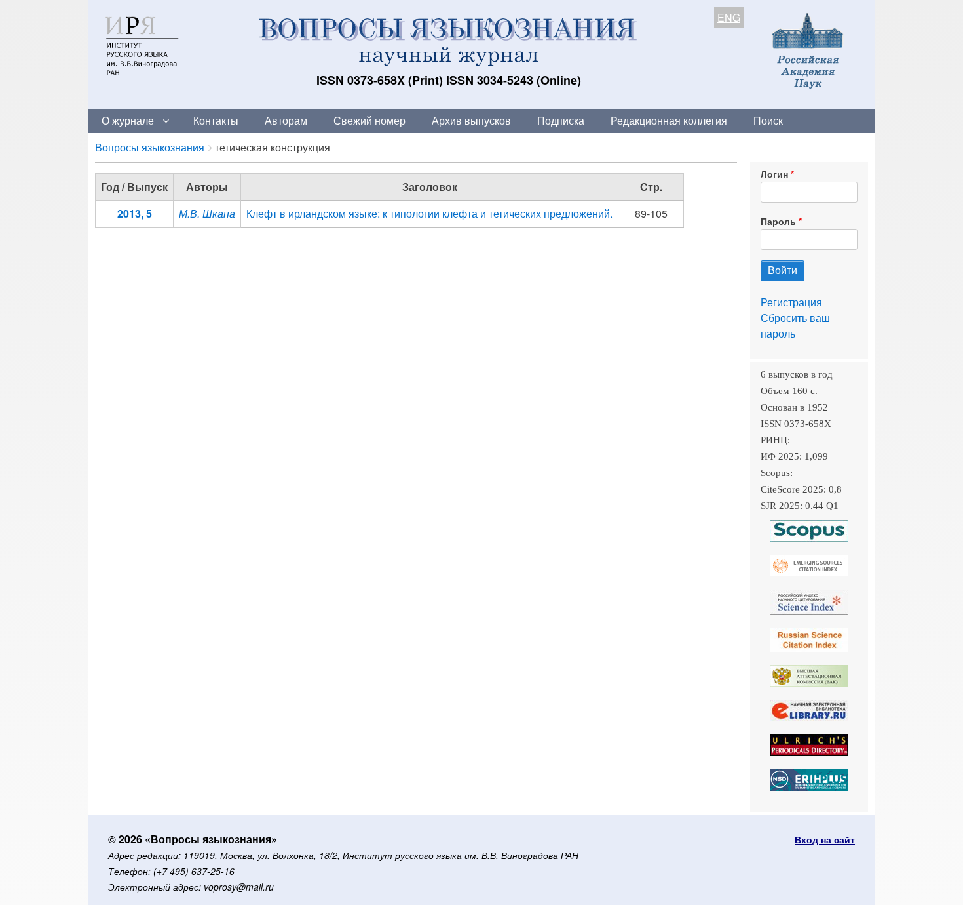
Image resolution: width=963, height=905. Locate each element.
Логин (774, 173)
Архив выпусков (471, 120)
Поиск (768, 120)
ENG (728, 17)
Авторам (286, 120)
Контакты (215, 120)
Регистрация (791, 302)
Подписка (560, 120)
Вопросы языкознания (149, 147)
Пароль (778, 221)
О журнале (128, 120)
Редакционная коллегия (669, 120)
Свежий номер (369, 120)
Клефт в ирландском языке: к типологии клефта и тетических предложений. (429, 213)
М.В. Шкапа (207, 213)
